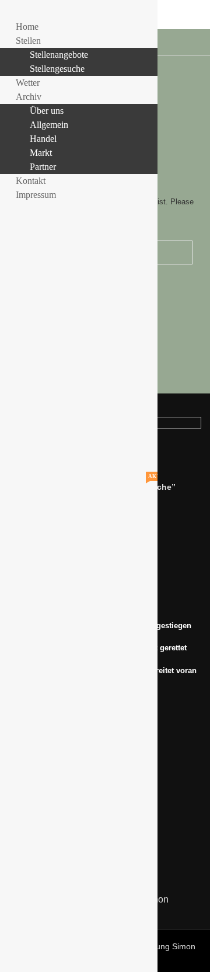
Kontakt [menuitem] (31, 181)
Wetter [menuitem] (28, 83)
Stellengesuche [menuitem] (57, 69)
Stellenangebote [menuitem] (59, 55)
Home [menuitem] (27, 27)
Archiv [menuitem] (28, 97)
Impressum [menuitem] (36, 195)
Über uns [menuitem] (47, 111)
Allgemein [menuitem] (49, 125)
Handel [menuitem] (43, 139)
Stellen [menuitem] (36, 41)
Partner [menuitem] (43, 167)
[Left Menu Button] (12, 13)
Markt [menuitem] (41, 153)
